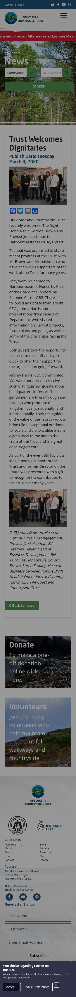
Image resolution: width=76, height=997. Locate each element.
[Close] (56, 985)
